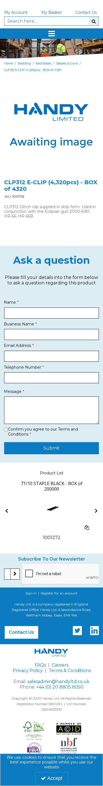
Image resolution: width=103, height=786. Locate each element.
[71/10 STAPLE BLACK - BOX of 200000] (51, 510)
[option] (51, 510)
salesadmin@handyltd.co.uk (58, 681)
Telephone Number (22, 367)
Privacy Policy (28, 670)
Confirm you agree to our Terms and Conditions (43, 432)
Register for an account (59, 593)
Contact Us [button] (21, 632)
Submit (51, 448)
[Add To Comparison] (87, 527)
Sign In (31, 593)
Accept (54, 778)
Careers (60, 665)
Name (10, 302)
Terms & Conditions (70, 670)
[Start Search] (94, 21)
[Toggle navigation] (51, 33)
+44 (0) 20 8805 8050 (59, 687)
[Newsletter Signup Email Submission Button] (15, 574)
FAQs (40, 665)
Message (12, 391)
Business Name (19, 324)
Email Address (17, 345)
